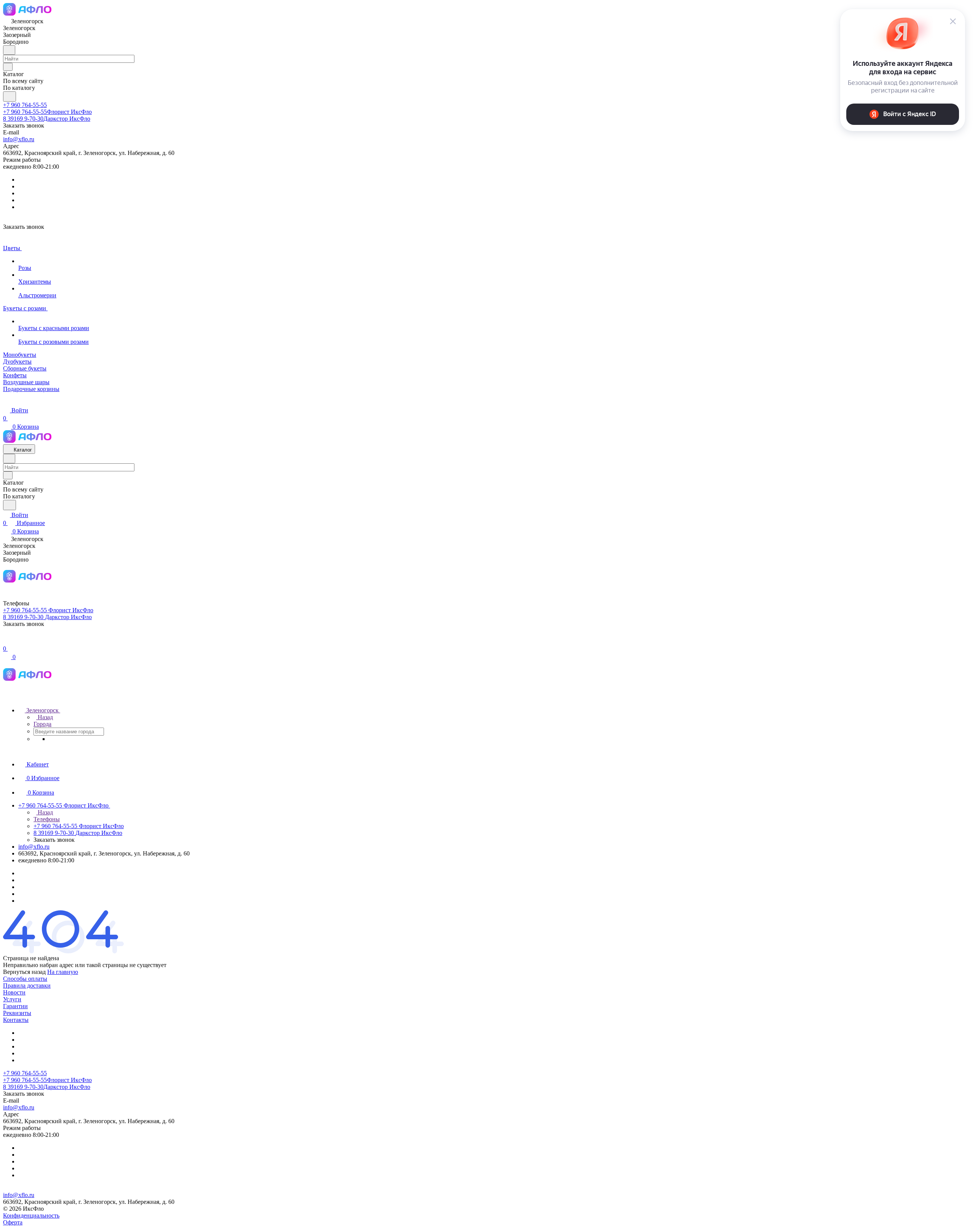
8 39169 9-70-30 (46, 118)
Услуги (12, 999)
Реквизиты (17, 1013)
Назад (44, 717)
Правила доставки (27, 985)
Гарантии (15, 1006)
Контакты (16, 1020)
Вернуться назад (24, 972)
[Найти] (9, 96)
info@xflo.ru (18, 139)
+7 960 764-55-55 (25, 105)
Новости (14, 992)
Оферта (12, 1222)
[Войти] (6, 640)
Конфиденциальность (31, 1215)
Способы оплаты (25, 978)
